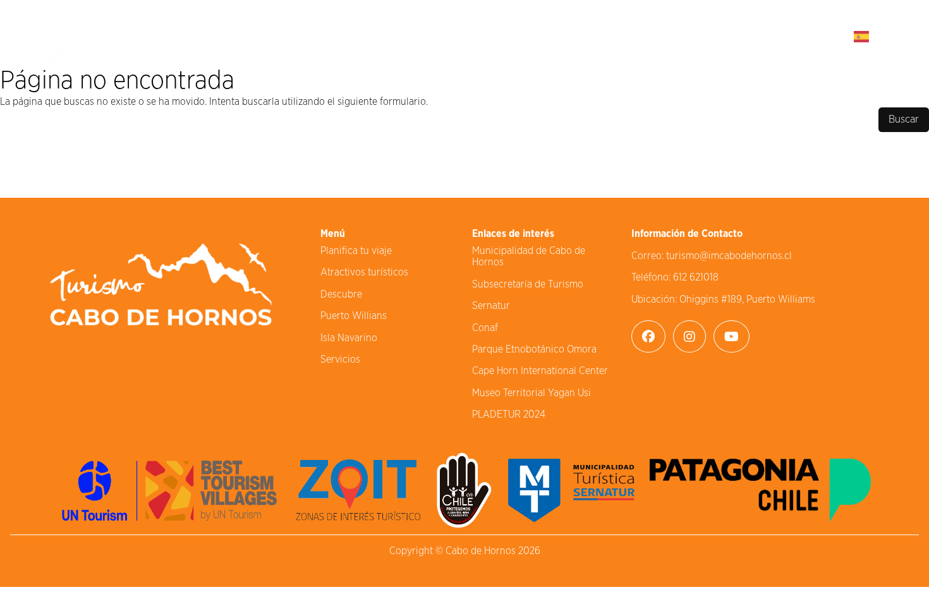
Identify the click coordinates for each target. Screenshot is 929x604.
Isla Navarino (348, 338)
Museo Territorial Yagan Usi (531, 393)
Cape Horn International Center (540, 371)
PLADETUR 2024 (508, 414)
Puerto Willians (353, 316)
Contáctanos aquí (771, 35)
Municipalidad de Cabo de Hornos (528, 256)
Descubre (341, 294)
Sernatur (491, 306)
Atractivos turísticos (364, 272)
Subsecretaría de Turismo (527, 284)
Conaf (485, 328)
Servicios (340, 359)
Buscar (904, 119)
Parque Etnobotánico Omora (534, 349)
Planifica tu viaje (356, 251)
